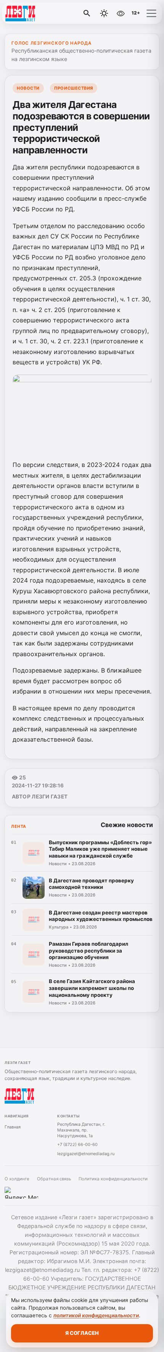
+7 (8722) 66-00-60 (77, 1144)
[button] (151, 13)
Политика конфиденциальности (113, 1178)
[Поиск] (87, 13)
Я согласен (82, 1333)
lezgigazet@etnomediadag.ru (85, 1153)
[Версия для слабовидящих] (120, 13)
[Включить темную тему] (104, 13)
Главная (13, 1127)
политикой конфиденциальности (96, 1315)
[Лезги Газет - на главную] (37, 13)
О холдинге (17, 1178)
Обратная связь (54, 1178)
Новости (28, 88)
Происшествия (73, 88)
